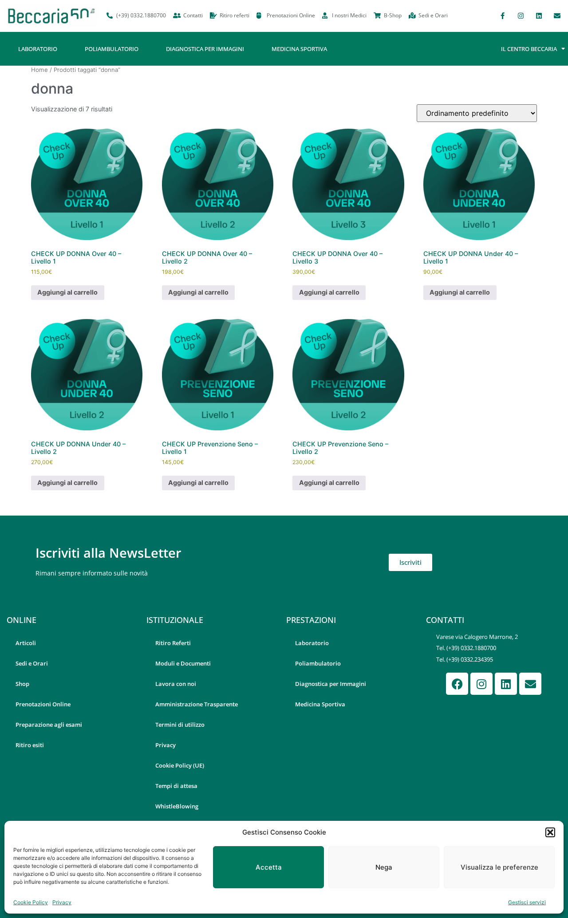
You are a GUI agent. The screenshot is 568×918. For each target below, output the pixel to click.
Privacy (61, 902)
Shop (22, 684)
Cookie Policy (30, 902)
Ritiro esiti (30, 745)
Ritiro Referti (173, 643)
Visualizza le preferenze (499, 867)
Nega (383, 867)
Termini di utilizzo (180, 725)
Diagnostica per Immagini (205, 49)
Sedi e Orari (32, 663)
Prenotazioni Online (43, 704)
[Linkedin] (538, 15)
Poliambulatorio (111, 49)
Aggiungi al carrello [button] (67, 292)
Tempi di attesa (176, 786)
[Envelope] (557, 15)
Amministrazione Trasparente (196, 704)
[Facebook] (457, 684)
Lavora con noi (175, 684)
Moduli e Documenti (183, 663)
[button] (550, 832)
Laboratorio (37, 49)
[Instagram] (520, 15)
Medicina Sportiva (299, 49)
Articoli (26, 643)
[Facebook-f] (502, 15)
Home (39, 69)
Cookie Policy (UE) (179, 765)
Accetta (269, 867)
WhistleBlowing (176, 806)
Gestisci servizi (527, 902)
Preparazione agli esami (49, 725)
